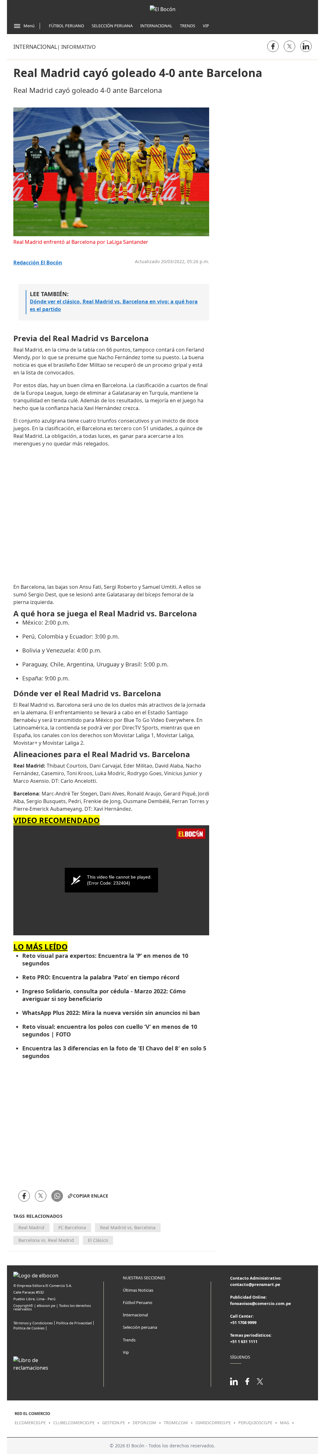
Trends (187, 26)
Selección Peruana (112, 26)
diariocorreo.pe (213, 1422)
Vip (206, 26)
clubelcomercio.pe (74, 1422)
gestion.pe (113, 1422)
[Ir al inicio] (163, 9)
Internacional (156, 26)
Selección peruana (140, 1327)
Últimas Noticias (138, 1290)
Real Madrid (31, 1227)
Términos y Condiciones (33, 1323)
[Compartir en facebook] (273, 46)
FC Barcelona (72, 1227)
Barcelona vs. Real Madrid (46, 1240)
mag (284, 1422)
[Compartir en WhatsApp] (57, 1196)
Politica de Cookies (28, 1328)
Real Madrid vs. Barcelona (128, 1227)
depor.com (144, 1422)
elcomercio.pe (30, 1422)
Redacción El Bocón (37, 262)
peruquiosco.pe (255, 1422)
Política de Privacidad (74, 1323)
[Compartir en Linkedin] (306, 46)
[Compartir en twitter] (289, 46)
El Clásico (98, 1240)
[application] (111, 880)
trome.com (176, 1422)
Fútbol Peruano (66, 26)
